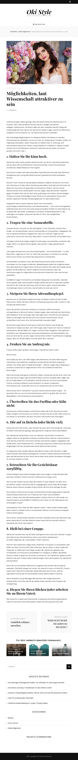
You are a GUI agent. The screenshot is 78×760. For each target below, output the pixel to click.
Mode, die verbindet (38, 653)
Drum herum (13, 723)
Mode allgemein (13, 88)
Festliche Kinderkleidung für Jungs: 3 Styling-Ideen (28, 703)
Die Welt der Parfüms (61, 653)
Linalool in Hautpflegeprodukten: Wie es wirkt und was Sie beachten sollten (37, 693)
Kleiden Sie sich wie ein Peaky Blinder (15, 652)
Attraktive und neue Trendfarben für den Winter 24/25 (30, 688)
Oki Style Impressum (44, 756)
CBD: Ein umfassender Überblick (21, 698)
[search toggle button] (70, 2)
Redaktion (13, 110)
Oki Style (39, 12)
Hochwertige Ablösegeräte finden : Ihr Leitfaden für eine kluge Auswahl (36, 682)
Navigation (40, 24)
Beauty (11, 718)
